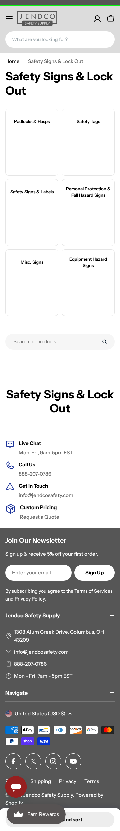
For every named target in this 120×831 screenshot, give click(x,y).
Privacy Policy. (30, 599)
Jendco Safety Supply (48, 795)
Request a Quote (39, 517)
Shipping (40, 781)
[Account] (97, 19)
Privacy (67, 781)
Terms (91, 781)
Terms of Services (93, 591)
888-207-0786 (35, 474)
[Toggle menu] (9, 19)
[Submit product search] (104, 342)
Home (12, 61)
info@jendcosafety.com (46, 495)
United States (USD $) (40, 713)
